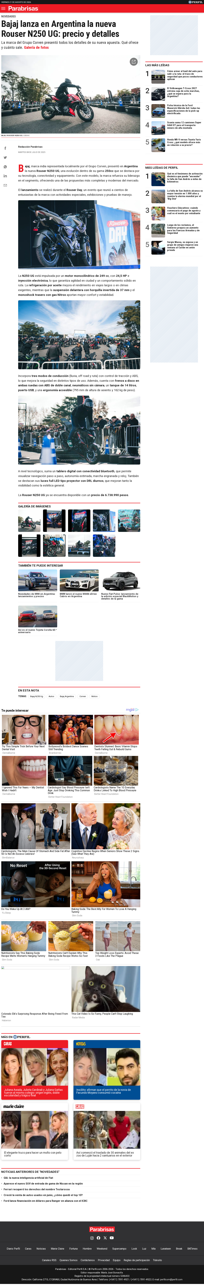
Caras (28, 1248)
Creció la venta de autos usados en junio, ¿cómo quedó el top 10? (43, 1195)
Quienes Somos (68, 1260)
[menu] (3, 8)
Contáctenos (88, 1260)
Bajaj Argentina (67, 696)
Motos (94, 696)
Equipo (116, 1260)
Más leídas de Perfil (161, 168)
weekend (106, 1108)
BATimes (192, 1248)
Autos (51, 696)
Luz (144, 1248)
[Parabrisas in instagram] (92, 1238)
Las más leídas (157, 65)
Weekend (102, 1248)
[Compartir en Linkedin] (5, 175)
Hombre (87, 1248)
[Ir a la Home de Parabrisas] (23, 8)
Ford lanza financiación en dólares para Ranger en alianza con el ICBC (45, 1200)
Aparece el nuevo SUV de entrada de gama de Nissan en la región (43, 1183)
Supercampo (119, 1248)
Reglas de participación (137, 1260)
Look (134, 1248)
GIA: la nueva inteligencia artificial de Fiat (28, 1177)
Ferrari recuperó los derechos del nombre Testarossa (37, 1189)
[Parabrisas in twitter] (105, 1238)
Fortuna (73, 1248)
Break (179, 1248)
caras (34, 1045)
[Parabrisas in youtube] (112, 1238)
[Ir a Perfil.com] (195, 2)
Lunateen (166, 1248)
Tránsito (157, 1260)
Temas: (22, 696)
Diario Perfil (13, 1248)
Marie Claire (57, 1248)
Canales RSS (49, 1260)
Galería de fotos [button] (36, 47)
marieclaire (34, 1108)
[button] (134, 62)
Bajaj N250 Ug (36, 696)
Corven (83, 696)
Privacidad (104, 1260)
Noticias (41, 1248)
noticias (106, 1045)
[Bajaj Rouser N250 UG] (29, 520)
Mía (153, 1248)
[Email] (5, 185)
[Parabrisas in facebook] (98, 1238)
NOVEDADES (8, 16)
